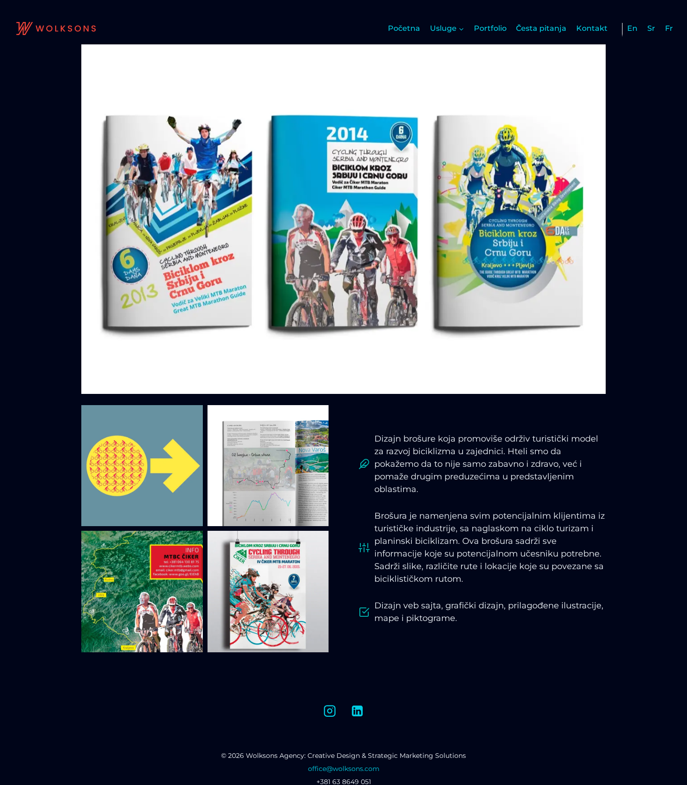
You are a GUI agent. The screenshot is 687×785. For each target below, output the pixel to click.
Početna (404, 28)
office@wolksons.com (343, 768)
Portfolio (490, 28)
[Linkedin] (357, 710)
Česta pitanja (541, 28)
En (632, 28)
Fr (669, 28)
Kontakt (592, 28)
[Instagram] (329, 710)
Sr (651, 28)
